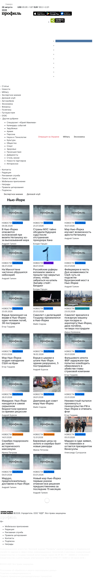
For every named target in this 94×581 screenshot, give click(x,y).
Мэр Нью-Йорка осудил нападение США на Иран (13, 360)
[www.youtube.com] (57, 50)
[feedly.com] (57, 67)
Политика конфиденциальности (15, 573)
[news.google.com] (57, 63)
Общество (12, 143)
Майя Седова (39, 324)
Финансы (6, 107)
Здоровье (11, 149)
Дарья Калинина (72, 332)
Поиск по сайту (9, 178)
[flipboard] (57, 76)
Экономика (7, 104)
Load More (47, 500)
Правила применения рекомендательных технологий (26, 576)
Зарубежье (12, 128)
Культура (11, 140)
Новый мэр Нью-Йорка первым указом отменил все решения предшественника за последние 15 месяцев (47, 484)
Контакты (6, 169)
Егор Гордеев (8, 326)
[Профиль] (11, 14)
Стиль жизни (13, 158)
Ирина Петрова (9, 452)
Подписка (6, 190)
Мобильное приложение (13, 181)
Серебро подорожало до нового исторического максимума (15, 444)
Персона (11, 134)
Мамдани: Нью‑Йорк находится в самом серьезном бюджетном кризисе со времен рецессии (14, 406)
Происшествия (14, 152)
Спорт (10, 146)
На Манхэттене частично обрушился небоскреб (14, 272)
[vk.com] (73, 41)
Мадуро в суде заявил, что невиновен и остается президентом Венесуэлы (78, 444)
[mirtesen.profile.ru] (57, 54)
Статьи (5, 86)
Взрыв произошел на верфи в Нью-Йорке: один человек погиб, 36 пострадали (14, 319)
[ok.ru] (57, 45)
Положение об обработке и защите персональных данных (28, 570)
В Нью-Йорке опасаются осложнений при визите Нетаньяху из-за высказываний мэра (15, 235)
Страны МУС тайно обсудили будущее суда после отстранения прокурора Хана (44, 235)
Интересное (12, 163)
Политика (6, 109)
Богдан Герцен (40, 243)
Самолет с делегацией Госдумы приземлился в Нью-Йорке (47, 318)
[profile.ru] (57, 72)
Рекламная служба (11, 175)
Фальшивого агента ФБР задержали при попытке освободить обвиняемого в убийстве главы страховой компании (77, 364)
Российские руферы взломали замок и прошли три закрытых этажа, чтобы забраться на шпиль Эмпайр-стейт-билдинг (46, 277)
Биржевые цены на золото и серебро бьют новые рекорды (47, 443)
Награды (6, 184)
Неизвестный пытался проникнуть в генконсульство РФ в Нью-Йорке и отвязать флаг (78, 406)
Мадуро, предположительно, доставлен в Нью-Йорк (15, 481)
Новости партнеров (16, 161)
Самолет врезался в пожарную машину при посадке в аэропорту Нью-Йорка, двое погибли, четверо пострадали (78, 322)
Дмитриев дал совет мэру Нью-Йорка (45, 402)
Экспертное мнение (11, 95)
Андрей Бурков (40, 369)
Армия (10, 131)
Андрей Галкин (9, 243)
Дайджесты (12, 155)
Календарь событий (16, 125)
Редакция (6, 172)
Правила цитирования (13, 187)
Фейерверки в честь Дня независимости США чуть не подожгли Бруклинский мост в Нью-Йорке (77, 276)
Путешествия (8, 112)
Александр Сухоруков (75, 452)
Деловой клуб (8, 98)
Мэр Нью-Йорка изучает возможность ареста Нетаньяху (78, 232)
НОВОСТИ (7, 223)
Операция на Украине (48, 136)
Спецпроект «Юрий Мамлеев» (21, 122)
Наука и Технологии (16, 137)
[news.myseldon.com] (57, 58)
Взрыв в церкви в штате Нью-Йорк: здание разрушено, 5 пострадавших (46, 361)
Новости (6, 89)
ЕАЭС (4, 115)
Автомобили (8, 101)
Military (5, 92)
